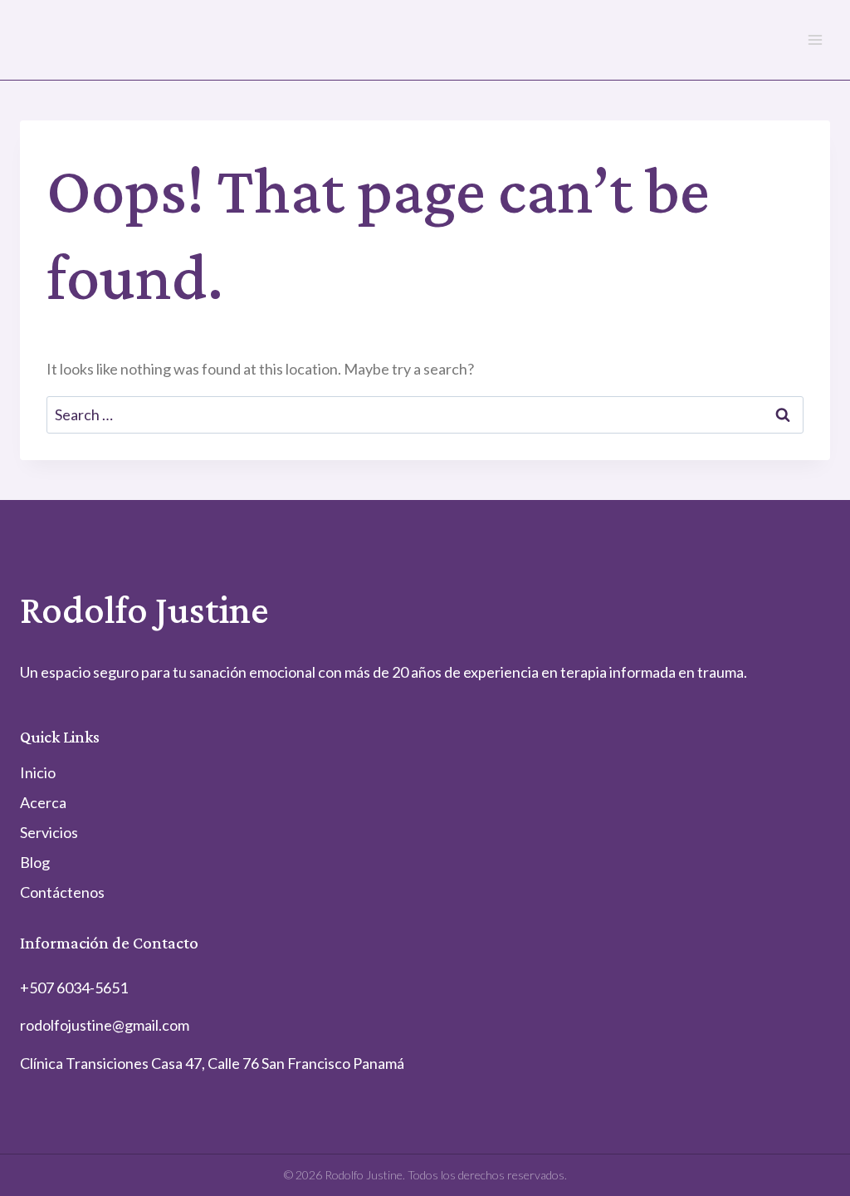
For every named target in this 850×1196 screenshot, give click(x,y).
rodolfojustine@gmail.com (104, 1025)
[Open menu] (814, 39)
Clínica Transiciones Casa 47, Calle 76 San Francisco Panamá (212, 1063)
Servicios (49, 832)
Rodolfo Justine (144, 609)
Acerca (43, 802)
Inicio (38, 772)
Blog (35, 862)
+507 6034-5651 (74, 987)
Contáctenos (62, 892)
